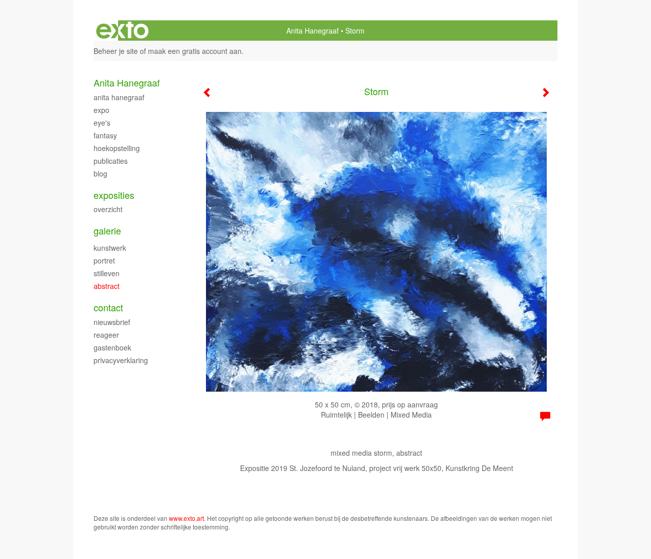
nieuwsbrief (112, 322)
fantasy (105, 135)
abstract (107, 286)
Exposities (114, 195)
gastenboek (112, 347)
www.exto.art (186, 518)
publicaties (111, 161)
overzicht (108, 209)
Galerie (107, 230)
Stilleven (107, 273)
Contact (108, 307)
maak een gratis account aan (195, 51)
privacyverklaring (121, 360)
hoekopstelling (117, 148)
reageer (106, 335)
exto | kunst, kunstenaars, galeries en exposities (122, 30)
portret (104, 260)
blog (100, 173)
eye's (102, 122)
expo (101, 110)
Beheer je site (116, 51)
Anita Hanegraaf (312, 30)
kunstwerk (110, 248)
